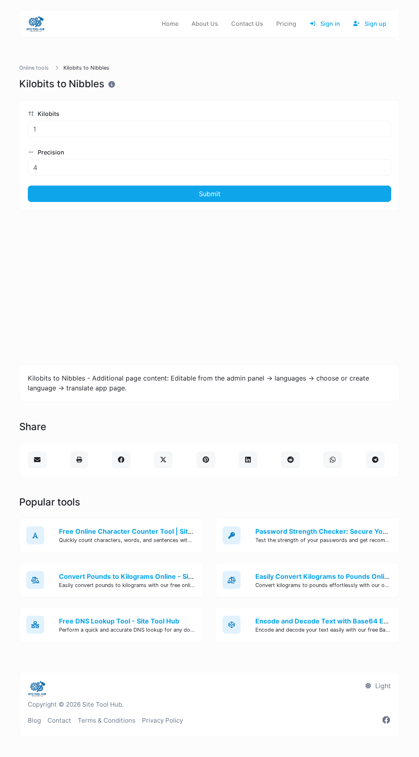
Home (170, 23)
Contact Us (247, 23)
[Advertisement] (209, 287)
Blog (34, 720)
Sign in (329, 23)
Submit (210, 194)
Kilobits (47, 113)
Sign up (374, 23)
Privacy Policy (162, 720)
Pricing (286, 23)
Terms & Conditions (106, 720)
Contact (59, 720)
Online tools (34, 68)
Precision (50, 152)
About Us (204, 23)
